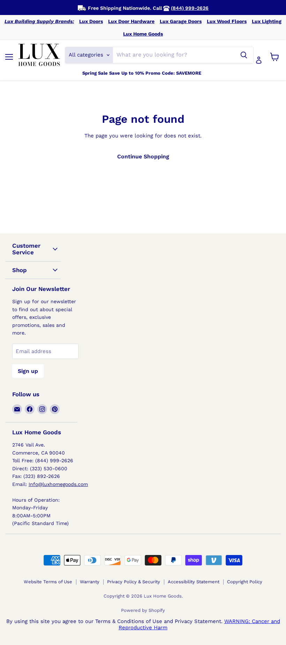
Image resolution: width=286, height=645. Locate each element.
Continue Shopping (143, 156)
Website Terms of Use (48, 581)
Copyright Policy (244, 581)
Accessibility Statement (193, 581)
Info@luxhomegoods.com (58, 484)
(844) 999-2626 (190, 8)
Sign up (28, 371)
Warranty (89, 581)
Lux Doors (91, 21)
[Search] (243, 55)
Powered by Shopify (143, 610)
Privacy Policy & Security (133, 581)
